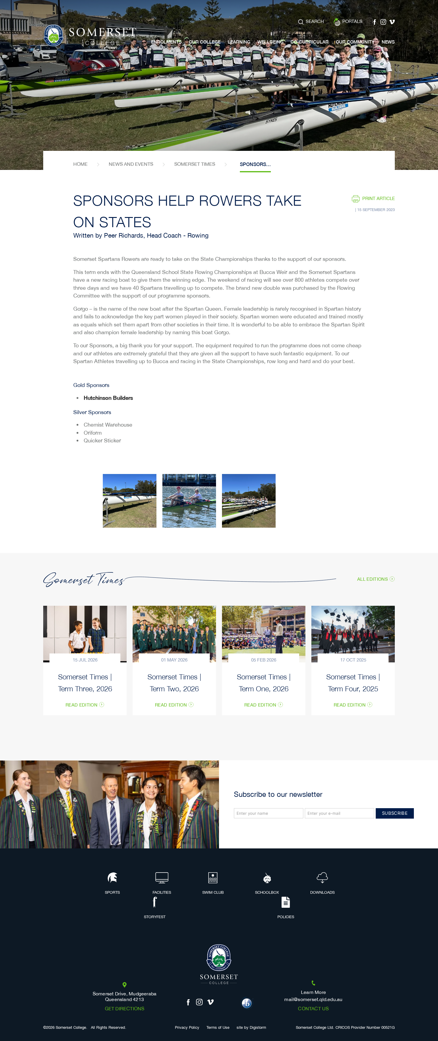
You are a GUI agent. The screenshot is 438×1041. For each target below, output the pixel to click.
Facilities (162, 893)
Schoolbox (267, 893)
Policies (285, 917)
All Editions (372, 579)
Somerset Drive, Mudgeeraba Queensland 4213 (125, 997)
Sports (112, 893)
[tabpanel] (219, 85)
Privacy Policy (187, 1027)
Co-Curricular (310, 41)
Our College (204, 41)
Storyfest (154, 917)
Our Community (355, 41)
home (80, 164)
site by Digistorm (251, 1027)
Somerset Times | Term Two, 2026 (174, 682)
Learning (239, 41)
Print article (378, 198)
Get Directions (125, 1009)
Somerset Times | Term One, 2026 (264, 682)
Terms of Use (217, 1027)
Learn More (313, 992)
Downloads (322, 893)
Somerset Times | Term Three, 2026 (85, 682)
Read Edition (81, 705)
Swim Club (213, 893)
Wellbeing (270, 41)
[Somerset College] (89, 35)
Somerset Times (194, 164)
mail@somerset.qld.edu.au (313, 1000)
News (388, 41)
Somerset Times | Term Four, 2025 (353, 682)
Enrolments (166, 41)
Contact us (313, 1009)
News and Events (131, 164)
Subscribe (395, 813)
